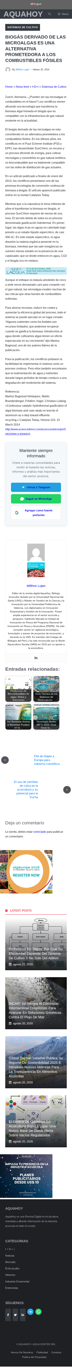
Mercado (10, 1262)
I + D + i (9, 1249)
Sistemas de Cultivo (22, 27)
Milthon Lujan (22, 69)
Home (9, 86)
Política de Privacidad (34, 1357)
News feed (22, 86)
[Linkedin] (36, 658)
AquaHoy (23, 14)
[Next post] (67, 790)
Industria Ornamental (17, 1281)
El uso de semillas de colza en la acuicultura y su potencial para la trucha (26, 789)
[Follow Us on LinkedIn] (23, 1315)
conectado (39, 831)
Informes (10, 1274)
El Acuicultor (12, 1268)
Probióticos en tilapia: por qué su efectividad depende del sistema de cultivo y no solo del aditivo (35, 953)
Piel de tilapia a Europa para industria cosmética (47, 760)
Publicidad (42, 1352)
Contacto (56, 1352)
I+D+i (35, 86)
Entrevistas (11, 1287)
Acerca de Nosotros (22, 1352)
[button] (49, 14)
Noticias (10, 1255)
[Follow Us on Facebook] (8, 1315)
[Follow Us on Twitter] (15, 1315)
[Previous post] (5, 760)
